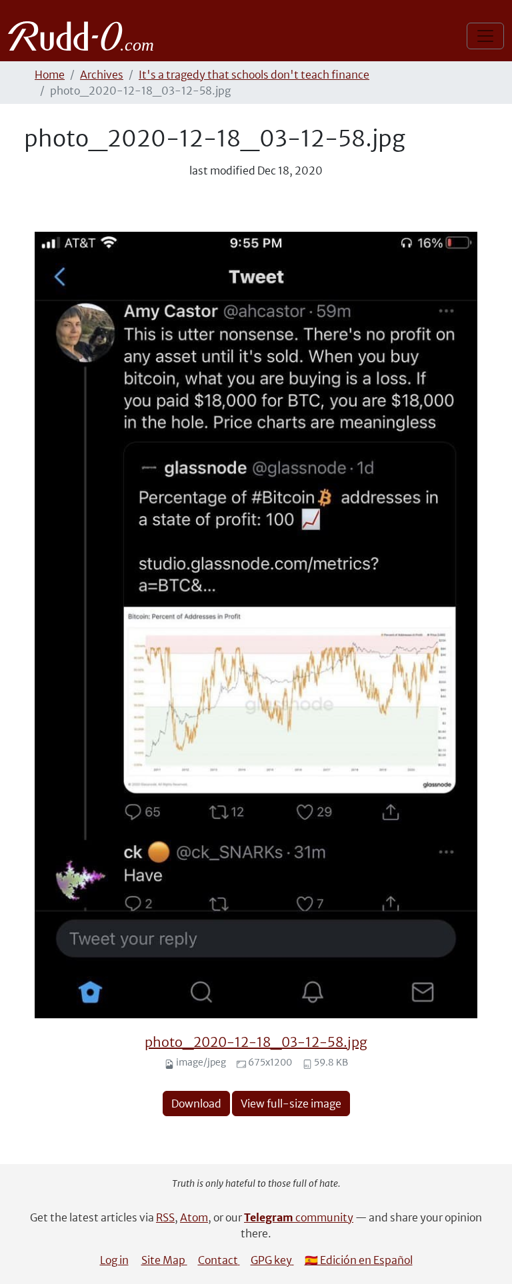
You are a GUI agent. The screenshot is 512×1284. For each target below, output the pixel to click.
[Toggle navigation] (485, 36)
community (298, 1217)
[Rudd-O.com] (84, 36)
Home (50, 74)
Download (196, 1103)
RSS (165, 1217)
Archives (101, 74)
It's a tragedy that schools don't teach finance (254, 74)
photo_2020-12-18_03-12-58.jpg (256, 1042)
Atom (194, 1217)
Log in (114, 1260)
